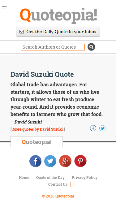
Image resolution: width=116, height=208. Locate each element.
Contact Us (57, 184)
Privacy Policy (84, 177)
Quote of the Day (50, 177)
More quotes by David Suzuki (37, 129)
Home (24, 177)
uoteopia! (58, 14)
